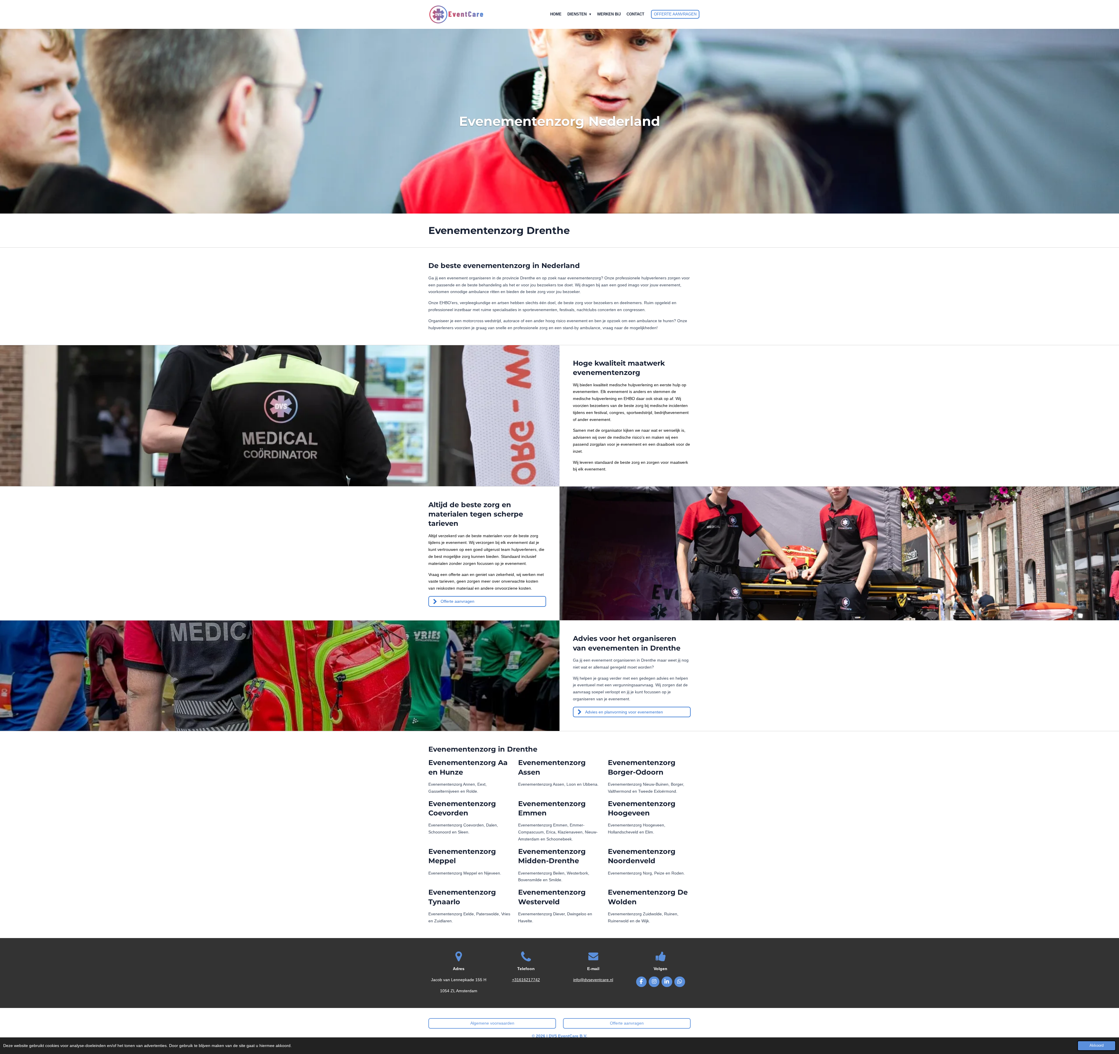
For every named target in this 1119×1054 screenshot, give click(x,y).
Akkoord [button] (1097, 1046)
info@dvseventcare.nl (593, 979)
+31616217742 (526, 979)
